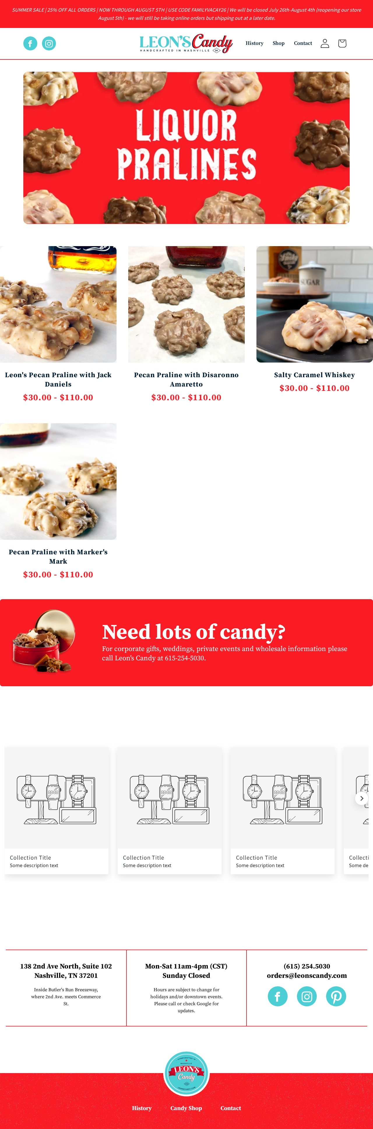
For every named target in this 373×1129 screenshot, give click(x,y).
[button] (362, 798)
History (254, 43)
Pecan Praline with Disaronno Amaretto (186, 380)
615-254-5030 (184, 658)
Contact (303, 43)
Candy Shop (186, 1108)
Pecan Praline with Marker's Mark (58, 557)
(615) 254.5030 (307, 966)
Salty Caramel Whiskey (314, 375)
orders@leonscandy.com (307, 975)
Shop (279, 43)
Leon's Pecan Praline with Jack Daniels (58, 380)
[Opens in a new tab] (32, 43)
